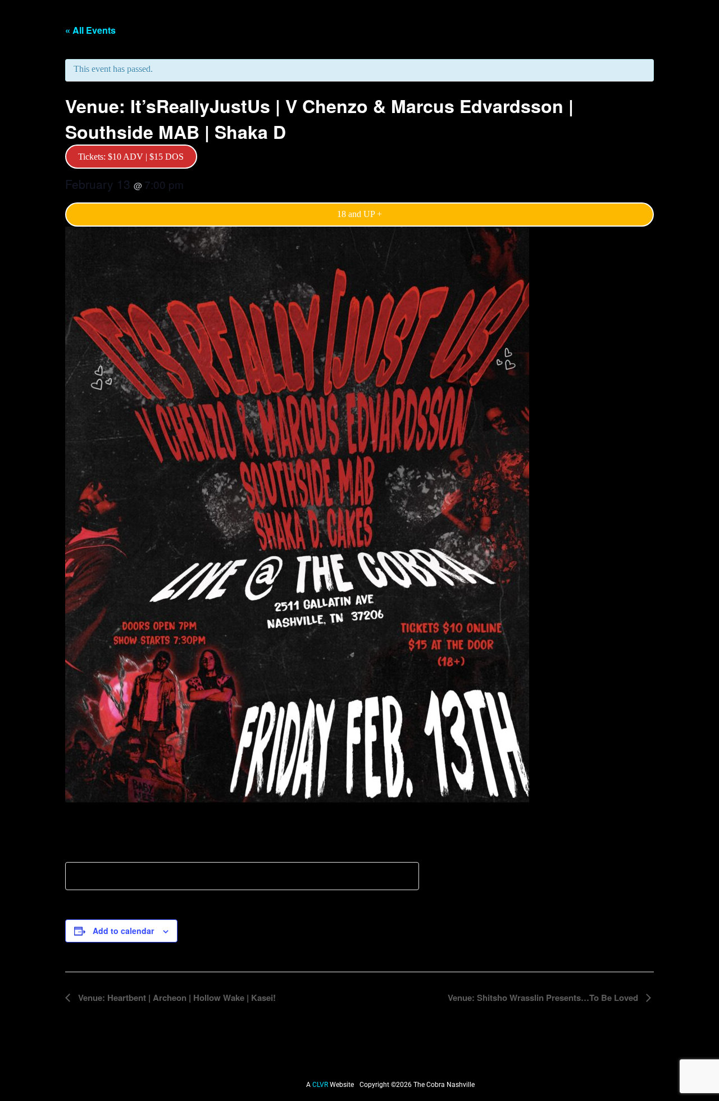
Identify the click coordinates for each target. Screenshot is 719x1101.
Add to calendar (123, 930)
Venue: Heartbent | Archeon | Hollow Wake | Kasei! (176, 997)
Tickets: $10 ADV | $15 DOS (131, 156)
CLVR (321, 1085)
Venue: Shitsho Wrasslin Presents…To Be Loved (544, 997)
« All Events (90, 30)
